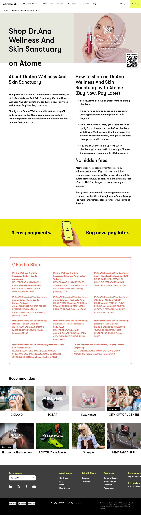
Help (94, 4)
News (61, 485)
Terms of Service (111, 478)
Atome (6, 10)
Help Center (64, 488)
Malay (122, 4)
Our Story (63, 478)
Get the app (136, 4)
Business (60, 4)
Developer (72, 4)
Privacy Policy (110, 481)
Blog (61, 481)
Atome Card (48, 4)
